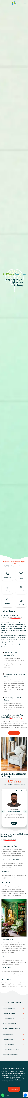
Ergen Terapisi (21, 591)
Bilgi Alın (14, 823)
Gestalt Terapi (6, 968)
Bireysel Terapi (7, 577)
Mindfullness (5, 872)
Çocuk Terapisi (7, 591)
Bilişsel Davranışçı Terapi (9, 846)
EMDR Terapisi (6, 979)
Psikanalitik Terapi (7, 939)
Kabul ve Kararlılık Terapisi (10, 860)
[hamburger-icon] (25, 4)
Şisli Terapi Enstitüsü (7, 1068)
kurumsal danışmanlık (12, 1075)
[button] (14, 1008)
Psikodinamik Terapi (8, 957)
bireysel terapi (5, 1073)
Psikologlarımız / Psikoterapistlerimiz (14, 781)
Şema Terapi (5, 882)
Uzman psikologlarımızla (18, 1071)
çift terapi (13, 1073)
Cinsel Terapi (21, 604)
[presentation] (3, 811)
